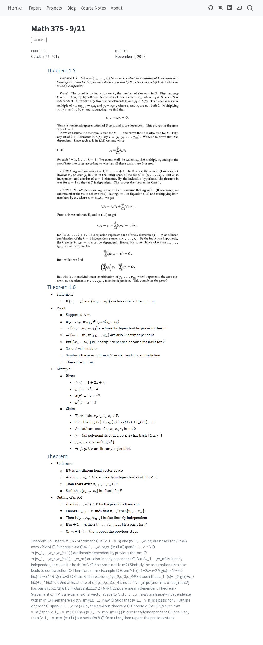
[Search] (250, 8)
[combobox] (250, 8)
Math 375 (38, 40)
